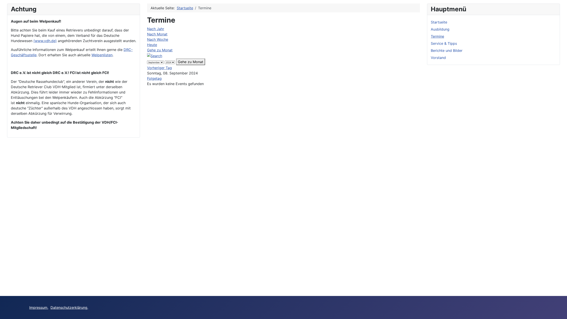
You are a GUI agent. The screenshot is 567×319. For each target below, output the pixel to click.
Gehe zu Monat (160, 50)
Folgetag (154, 78)
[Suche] (154, 55)
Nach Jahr (155, 29)
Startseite (439, 22)
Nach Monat (157, 34)
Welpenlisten (102, 55)
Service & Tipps (444, 43)
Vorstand (438, 57)
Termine (437, 36)
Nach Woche (157, 39)
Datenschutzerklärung (68, 307)
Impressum (38, 307)
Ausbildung (440, 29)
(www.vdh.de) (45, 41)
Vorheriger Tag (159, 68)
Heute (152, 45)
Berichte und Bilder (446, 50)
